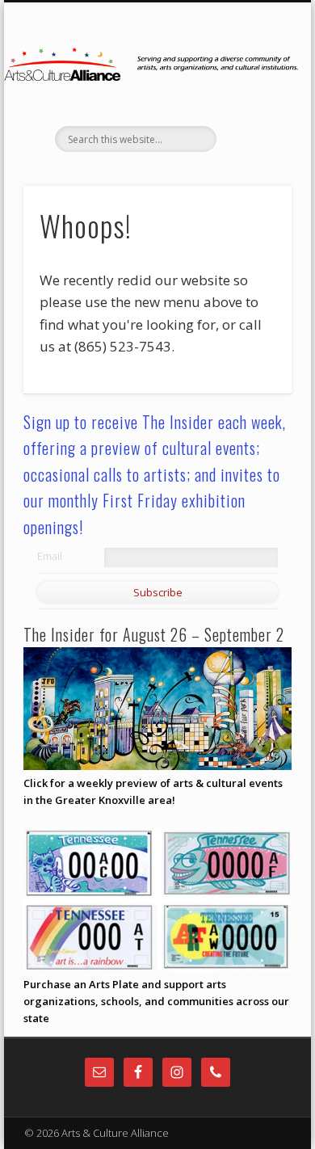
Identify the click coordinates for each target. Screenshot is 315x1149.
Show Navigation (252, 145)
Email (49, 556)
